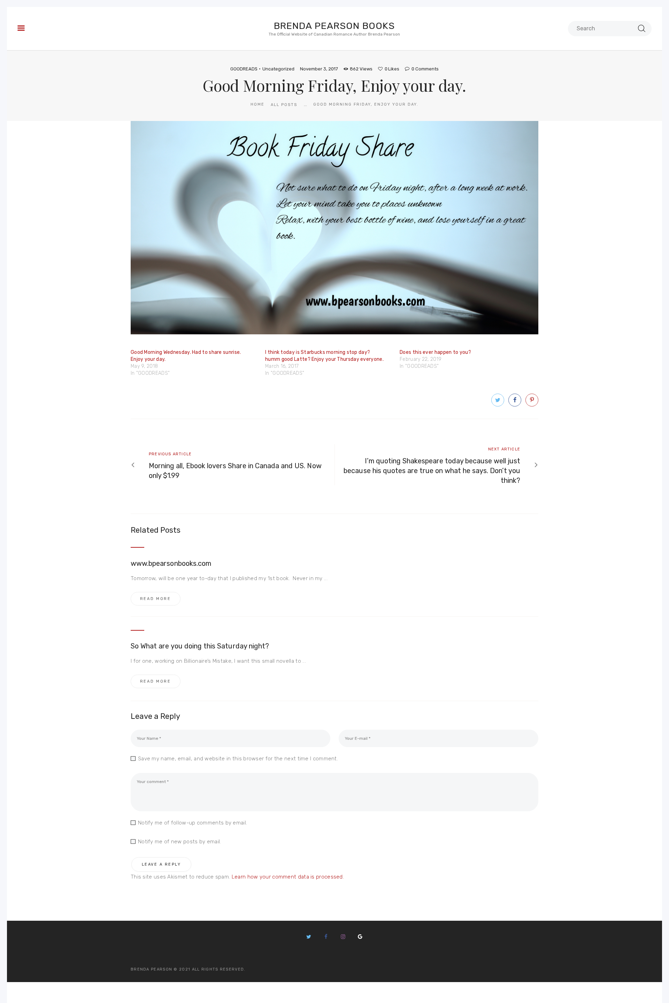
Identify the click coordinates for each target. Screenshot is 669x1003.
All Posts (284, 104)
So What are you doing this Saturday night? (200, 646)
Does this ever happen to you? (435, 352)
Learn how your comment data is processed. (288, 877)
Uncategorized (278, 68)
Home (257, 104)
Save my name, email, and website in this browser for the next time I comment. (238, 758)
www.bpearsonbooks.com (171, 563)
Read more (155, 599)
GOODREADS (243, 68)
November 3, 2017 (319, 68)
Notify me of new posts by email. (179, 841)
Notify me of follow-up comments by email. (192, 823)
